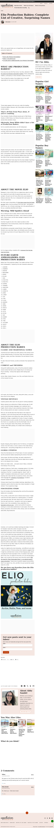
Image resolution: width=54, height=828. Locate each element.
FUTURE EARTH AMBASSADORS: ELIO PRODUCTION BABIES (18, 60)
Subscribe (6, 652)
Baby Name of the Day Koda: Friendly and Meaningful (39, 200)
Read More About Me (25, 711)
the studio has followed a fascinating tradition (12, 73)
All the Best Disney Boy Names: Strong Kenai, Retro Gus (48, 183)
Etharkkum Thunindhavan (17, 477)
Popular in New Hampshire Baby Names (4, 731)
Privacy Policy (35, 826)
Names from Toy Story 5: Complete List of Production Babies (22, 732)
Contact (46, 3)
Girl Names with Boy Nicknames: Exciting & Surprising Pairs (48, 138)
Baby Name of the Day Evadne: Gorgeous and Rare (48, 119)
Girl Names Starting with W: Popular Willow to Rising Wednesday (48, 100)
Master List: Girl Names (28, 5)
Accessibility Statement (41, 826)
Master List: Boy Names (40, 5)
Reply (32, 774)
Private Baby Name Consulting (20, 7)
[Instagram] (45, 818)
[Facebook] (50, 818)
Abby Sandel (8, 21)
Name (4, 643)
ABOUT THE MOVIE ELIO (9, 58)
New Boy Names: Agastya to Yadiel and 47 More (48, 163)
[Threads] (47, 818)
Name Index (12, 822)
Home (2, 10)
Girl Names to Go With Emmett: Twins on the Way (39, 119)
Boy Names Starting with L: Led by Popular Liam (48, 200)
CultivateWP (51, 826)
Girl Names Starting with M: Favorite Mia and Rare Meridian (39, 137)
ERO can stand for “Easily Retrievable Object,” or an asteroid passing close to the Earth (17, 559)
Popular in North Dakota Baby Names (13, 731)
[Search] (29, 8)
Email (4, 647)
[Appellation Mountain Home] (7, 6)
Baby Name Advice (18, 5)
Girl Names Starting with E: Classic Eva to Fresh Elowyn (39, 99)
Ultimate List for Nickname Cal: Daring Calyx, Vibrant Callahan (39, 183)
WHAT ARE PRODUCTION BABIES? (11, 56)
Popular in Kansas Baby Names (30, 731)
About (41, 3)
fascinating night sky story (7, 505)
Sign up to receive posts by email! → (27, 1)
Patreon (50, 3)
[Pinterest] (52, 818)
